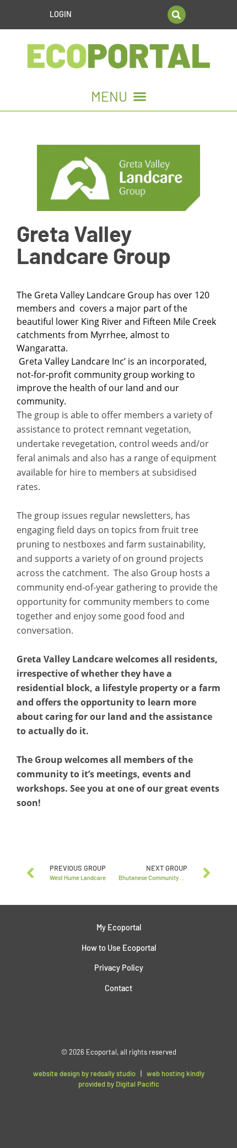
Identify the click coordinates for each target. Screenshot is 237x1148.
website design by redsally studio (84, 1073)
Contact (118, 988)
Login (61, 14)
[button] (177, 15)
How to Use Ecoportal (119, 947)
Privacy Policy (118, 967)
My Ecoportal (118, 927)
